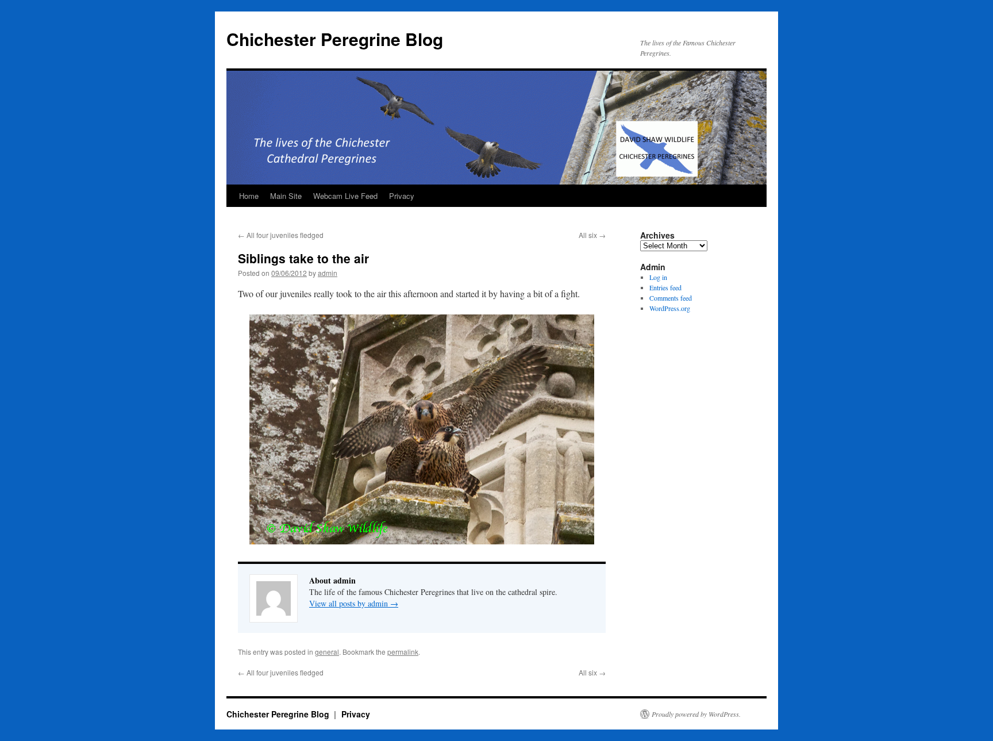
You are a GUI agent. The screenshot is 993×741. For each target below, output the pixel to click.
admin (327, 273)
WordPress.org (669, 308)
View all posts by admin (353, 603)
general (327, 651)
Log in (658, 277)
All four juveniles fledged (281, 235)
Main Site (286, 195)
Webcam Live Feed (345, 195)
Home (249, 195)
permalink (402, 651)
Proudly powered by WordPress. (696, 714)
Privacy (401, 195)
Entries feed (665, 287)
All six (592, 235)
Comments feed (670, 297)
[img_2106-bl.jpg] (421, 541)
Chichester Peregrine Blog (334, 38)
